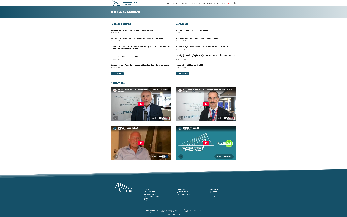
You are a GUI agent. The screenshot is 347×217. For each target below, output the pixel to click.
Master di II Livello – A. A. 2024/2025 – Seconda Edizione (132, 30)
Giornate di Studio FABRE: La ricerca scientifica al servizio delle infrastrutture (140, 65)
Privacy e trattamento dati (173, 214)
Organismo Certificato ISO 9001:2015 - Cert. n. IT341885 (173, 211)
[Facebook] (233, 3)
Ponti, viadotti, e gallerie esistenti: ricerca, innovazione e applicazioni (137, 38)
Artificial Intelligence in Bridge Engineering (192, 30)
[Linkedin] (235, 3)
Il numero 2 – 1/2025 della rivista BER (124, 57)
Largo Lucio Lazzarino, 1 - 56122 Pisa (155, 210)
